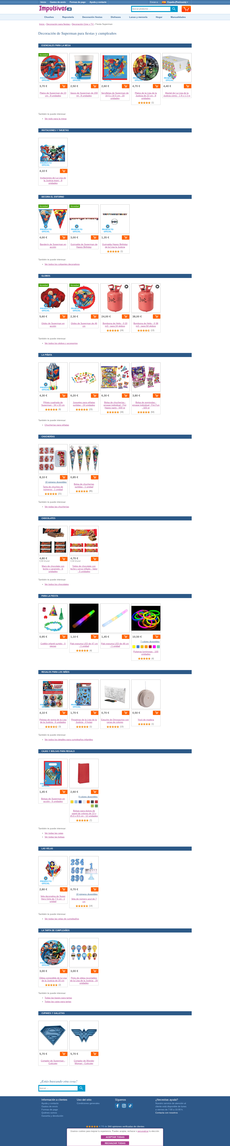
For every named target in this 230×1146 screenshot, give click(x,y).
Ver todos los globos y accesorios (61, 343)
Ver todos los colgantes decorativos (62, 264)
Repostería (68, 17)
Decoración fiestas (92, 17)
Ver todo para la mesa (55, 118)
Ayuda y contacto (98, 2)
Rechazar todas (115, 1143)
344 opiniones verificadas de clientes (126, 1126)
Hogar (159, 17)
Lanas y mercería (138, 17)
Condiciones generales (88, 1103)
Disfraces (116, 17)
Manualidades (178, 17)
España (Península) (177, 2)
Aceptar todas (115, 1137)
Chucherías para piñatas (57, 425)
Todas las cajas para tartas (58, 1001)
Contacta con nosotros (166, 1112)
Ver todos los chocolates (57, 584)
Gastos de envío (58, 2)
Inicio (43, 2)
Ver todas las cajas (54, 833)
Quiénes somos (49, 1112)
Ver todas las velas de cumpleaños (62, 918)
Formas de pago (78, 2)
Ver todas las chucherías (57, 506)
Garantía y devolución (52, 1116)
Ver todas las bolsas (54, 837)
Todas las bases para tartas (58, 998)
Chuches (49, 17)
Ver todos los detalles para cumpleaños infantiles (69, 739)
